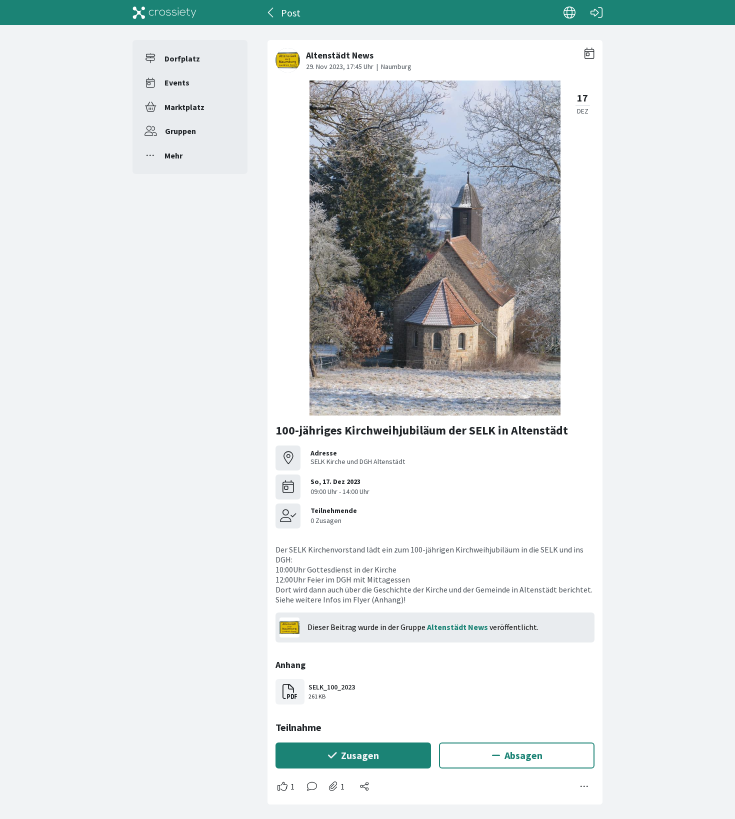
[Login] (596, 12)
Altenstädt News (457, 627)
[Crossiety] (164, 12)
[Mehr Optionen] (584, 786)
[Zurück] (271, 12)
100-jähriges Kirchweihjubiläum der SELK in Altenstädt (422, 430)
